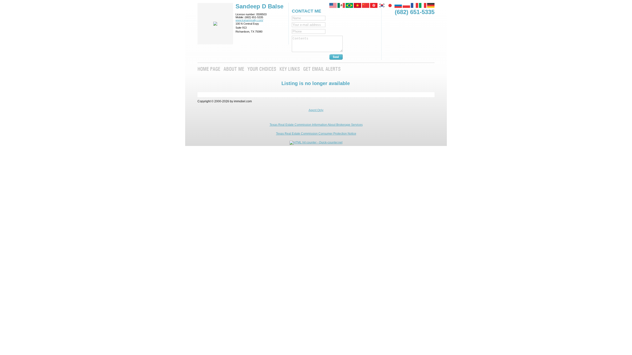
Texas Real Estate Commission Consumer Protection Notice (316, 133)
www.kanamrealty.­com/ (249, 20)
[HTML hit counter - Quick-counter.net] (316, 142)
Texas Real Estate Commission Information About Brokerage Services (316, 124)
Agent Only (316, 110)
